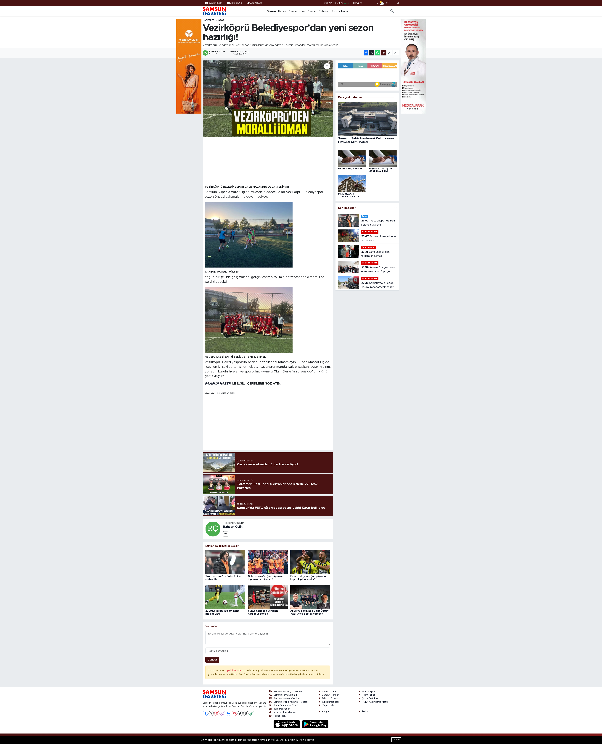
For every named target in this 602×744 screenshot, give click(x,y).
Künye (325, 711)
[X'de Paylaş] (371, 52)
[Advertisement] (268, 161)
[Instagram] (222, 713)
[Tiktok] (240, 713)
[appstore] (287, 724)
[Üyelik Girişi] (397, 3)
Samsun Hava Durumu (285, 695)
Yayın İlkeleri (328, 705)
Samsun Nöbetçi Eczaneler (288, 691)
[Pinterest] (216, 713)
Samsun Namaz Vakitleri (287, 698)
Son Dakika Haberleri (285, 712)
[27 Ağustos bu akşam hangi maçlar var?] (225, 596)
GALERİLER (215, 3)
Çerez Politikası (370, 698)
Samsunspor (297, 11)
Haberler (208, 20)
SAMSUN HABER (218, 383)
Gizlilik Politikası (330, 702)
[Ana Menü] (397, 11)
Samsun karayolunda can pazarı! (378, 238)
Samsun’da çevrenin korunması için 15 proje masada (378, 269)
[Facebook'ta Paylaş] (366, 52)
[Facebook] (205, 713)
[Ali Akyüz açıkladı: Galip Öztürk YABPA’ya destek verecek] (310, 596)
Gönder (212, 659)
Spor (221, 20)
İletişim (365, 711)
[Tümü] (395, 208)
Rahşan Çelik (233, 526)
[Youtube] (234, 713)
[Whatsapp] (251, 713)
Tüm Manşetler (282, 709)
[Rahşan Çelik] (212, 528)
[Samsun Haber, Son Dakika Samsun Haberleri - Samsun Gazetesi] (214, 11)
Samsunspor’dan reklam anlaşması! (375, 253)
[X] (211, 713)
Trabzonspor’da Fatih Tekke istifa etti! (378, 222)
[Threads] (245, 713)
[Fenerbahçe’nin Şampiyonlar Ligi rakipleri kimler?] (310, 562)
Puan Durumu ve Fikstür (286, 705)
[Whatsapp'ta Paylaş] (377, 52)
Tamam (396, 739)
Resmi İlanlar (340, 11)
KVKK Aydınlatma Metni (375, 702)
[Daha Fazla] (383, 52)
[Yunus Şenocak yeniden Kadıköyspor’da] (268, 596)
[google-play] (315, 724)
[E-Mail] (225, 533)
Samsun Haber (276, 11)
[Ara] (392, 11)
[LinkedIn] (228, 713)
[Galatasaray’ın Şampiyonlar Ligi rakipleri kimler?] (268, 562)
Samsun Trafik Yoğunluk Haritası (291, 702)
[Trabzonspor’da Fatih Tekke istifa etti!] (225, 562)
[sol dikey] (188, 66)
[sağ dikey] (413, 66)
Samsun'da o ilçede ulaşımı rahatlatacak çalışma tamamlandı (378, 285)
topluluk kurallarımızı (236, 670)
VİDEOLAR (236, 3)
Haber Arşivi (280, 716)
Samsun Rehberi (318, 11)
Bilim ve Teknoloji (331, 698)
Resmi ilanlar (368, 695)
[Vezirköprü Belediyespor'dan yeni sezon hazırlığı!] (268, 98)
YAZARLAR (256, 3)
